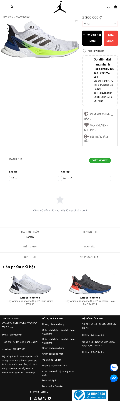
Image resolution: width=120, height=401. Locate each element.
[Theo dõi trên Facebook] (30, 398)
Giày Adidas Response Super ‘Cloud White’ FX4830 (30, 303)
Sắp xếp (65, 171)
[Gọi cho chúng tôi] (44, 398)
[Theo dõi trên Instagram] (35, 398)
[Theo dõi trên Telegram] (49, 398)
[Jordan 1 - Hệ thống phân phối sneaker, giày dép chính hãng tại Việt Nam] (60, 7)
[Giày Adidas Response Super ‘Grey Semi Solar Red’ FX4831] (90, 284)
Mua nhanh (110, 38)
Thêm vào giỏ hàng (92, 38)
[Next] (74, 44)
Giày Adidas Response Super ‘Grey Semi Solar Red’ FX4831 (90, 303)
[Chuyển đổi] (112, 114)
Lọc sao (13, 171)
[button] (5, 7)
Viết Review (100, 160)
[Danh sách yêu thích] (108, 7)
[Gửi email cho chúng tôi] (40, 398)
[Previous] (5, 44)
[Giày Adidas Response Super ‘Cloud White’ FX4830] (30, 284)
